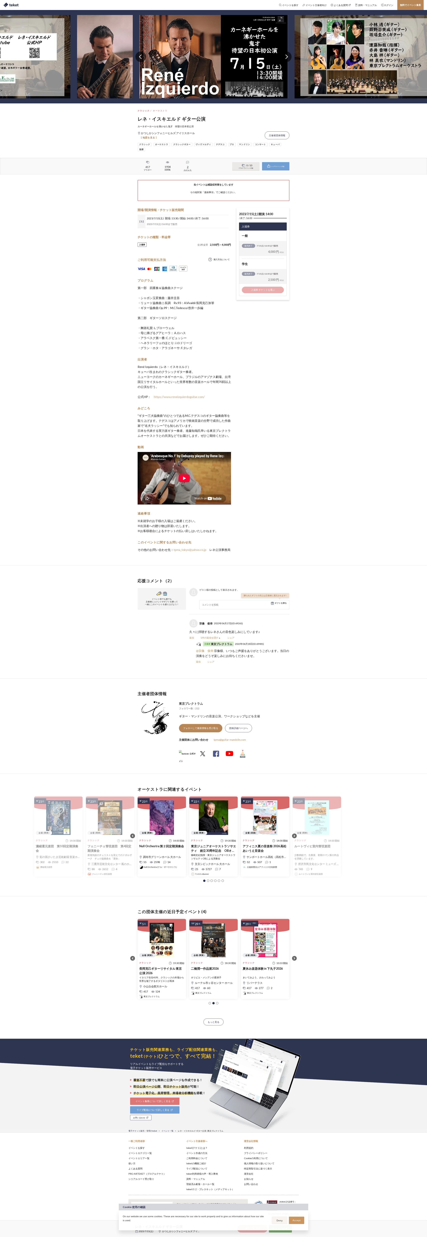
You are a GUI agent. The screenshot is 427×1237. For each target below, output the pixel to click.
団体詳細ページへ (238, 728)
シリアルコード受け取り (141, 1178)
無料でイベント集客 (410, 5)
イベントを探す (136, 1147)
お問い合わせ (251, 1184)
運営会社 (248, 1173)
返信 (191, 637)
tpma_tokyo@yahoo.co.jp (190, 550)
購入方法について (222, 259)
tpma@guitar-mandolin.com (230, 739)
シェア (230, 637)
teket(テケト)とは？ (196, 1147)
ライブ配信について (196, 1168)
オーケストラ (160, 110)
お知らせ (248, 1178)
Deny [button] (280, 1220)
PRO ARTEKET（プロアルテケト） (147, 1173)
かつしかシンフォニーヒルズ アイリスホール (185, 1231)
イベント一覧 (167, 1131)
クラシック (144, 110)
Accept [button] (297, 1220)
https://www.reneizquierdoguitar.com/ (179, 397)
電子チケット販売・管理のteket (142, 1131)
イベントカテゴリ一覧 (140, 1153)
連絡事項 (209, 192)
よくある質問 (135, 1168)
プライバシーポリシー (255, 1153)
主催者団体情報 (277, 135)
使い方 (131, 1163)
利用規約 (248, 1147)
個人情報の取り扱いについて (259, 1163)
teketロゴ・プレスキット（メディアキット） (210, 1189)
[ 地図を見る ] (149, 137)
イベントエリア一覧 (138, 1158)
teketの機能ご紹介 (196, 1163)
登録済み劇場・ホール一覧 (200, 1184)
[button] (204, 881)
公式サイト (187, 755)
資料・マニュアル (195, 1178)
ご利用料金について (196, 1158)
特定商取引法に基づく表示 (258, 1168)
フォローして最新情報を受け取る (200, 728)
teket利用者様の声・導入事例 (202, 1173)
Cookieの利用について (256, 1158)
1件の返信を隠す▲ (211, 637)
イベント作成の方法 (196, 1153)
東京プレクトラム (191, 703)
